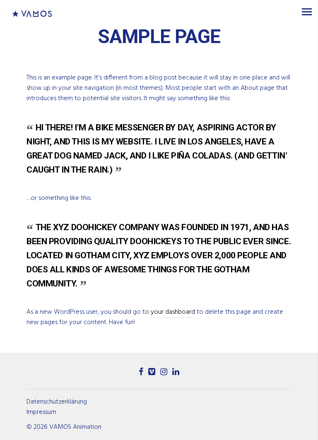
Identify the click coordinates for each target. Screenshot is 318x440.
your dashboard (173, 312)
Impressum (41, 412)
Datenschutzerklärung (56, 402)
